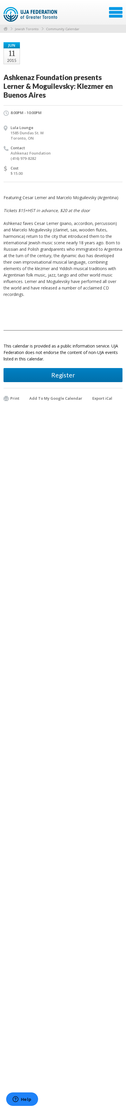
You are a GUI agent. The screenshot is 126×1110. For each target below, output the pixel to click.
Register (63, 375)
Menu (115, 12)
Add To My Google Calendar (55, 398)
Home (6, 29)
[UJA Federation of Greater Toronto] (31, 14)
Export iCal (102, 398)
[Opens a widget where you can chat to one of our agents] (22, 1099)
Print (14, 398)
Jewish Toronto (27, 29)
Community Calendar (62, 29)
